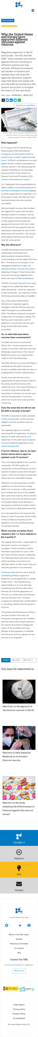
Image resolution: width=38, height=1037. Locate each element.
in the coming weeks (10, 419)
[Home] (18, 4)
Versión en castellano (25, 105)
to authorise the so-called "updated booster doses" (18, 157)
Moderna (30, 278)
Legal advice (19, 1004)
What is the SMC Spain (19, 934)
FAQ (19, 952)
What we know (7, 20)
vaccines (16, 660)
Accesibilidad (19, 1018)
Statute (19, 939)
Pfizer (20, 278)
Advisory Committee (19, 943)
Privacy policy (19, 1009)
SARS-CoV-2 (28, 660)
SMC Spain (6, 95)
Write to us (19, 970)
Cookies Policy (19, 1013)
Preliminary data (8, 572)
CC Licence (19, 948)
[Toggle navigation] (33, 10)
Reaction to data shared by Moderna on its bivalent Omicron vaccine (17, 756)
